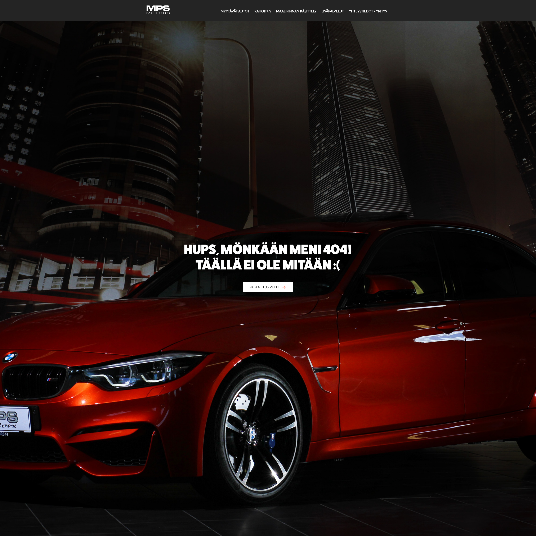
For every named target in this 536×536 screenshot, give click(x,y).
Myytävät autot (235, 11)
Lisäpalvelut (333, 11)
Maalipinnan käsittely (296, 11)
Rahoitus (262, 11)
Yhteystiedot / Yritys (368, 11)
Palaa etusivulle (265, 287)
